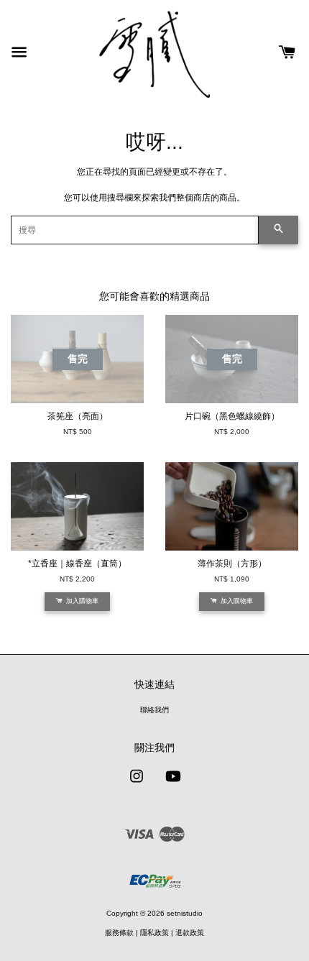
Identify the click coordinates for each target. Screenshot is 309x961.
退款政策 (189, 933)
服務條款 (119, 933)
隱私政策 (154, 933)
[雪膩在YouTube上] (173, 784)
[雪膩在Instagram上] (136, 784)
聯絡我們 (154, 710)
